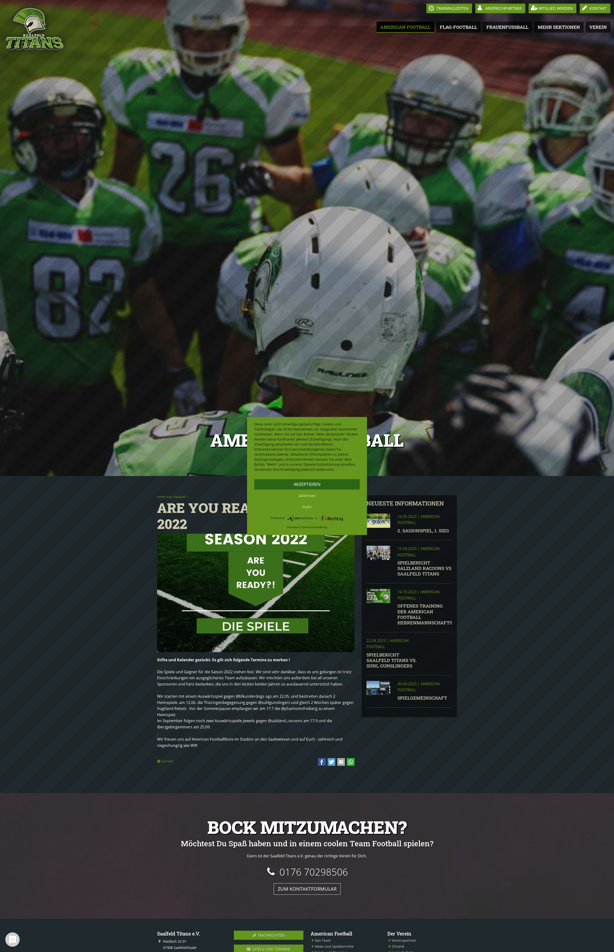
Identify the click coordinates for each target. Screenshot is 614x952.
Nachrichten (270, 935)
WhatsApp (350, 762)
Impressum (293, 527)
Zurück (167, 761)
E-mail (341, 762)
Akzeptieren (307, 484)
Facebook (322, 762)
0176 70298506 (313, 871)
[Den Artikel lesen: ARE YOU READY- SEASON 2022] (255, 593)
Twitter (331, 762)
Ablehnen (307, 495)
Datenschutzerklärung (314, 527)
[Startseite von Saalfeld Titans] (35, 29)
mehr (307, 507)
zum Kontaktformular (307, 889)
